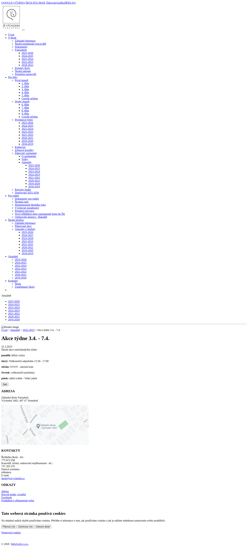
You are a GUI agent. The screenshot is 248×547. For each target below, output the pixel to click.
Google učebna (30, 98)
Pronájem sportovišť (25, 74)
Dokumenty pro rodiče (27, 198)
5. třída (25, 95)
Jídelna (5, 491)
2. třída (25, 86)
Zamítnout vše (25, 526)
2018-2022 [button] (27, 65)
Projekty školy (22, 68)
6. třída (25, 104)
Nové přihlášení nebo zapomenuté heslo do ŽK (40, 213)
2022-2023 (27, 62)
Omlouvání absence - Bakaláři (31, 217)
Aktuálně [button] (13, 256)
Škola (18, 283)
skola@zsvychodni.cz (13, 478)
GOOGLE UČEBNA (13, 2)
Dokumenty (21, 46)
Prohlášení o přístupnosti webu (17, 500)
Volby (25, 159)
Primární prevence (24, 210)
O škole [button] (12, 37)
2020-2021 (27, 138)
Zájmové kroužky (24, 150)
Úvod (11, 34)
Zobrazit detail (43, 526)
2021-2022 (27, 135)
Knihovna (20, 147)
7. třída (25, 107)
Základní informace (25, 40)
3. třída (25, 89)
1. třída (25, 83)
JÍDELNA (70, 2)
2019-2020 (27, 141)
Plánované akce (23, 226)
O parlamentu (29, 156)
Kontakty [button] (13, 280)
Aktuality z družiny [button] (25, 229)
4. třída (25, 92)
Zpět (5, 384)
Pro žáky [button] (13, 77)
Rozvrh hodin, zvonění (13, 494)
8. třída (25, 110)
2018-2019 (27, 144)
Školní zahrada (23, 71)
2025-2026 (27, 52)
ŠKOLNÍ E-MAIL (35, 2)
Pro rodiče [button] (13, 195)
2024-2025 (27, 56)
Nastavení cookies (11, 532)
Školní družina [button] (16, 220)
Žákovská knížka (55, 2)
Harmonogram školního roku (30, 204)
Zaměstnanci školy (25, 286)
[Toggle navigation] (23, 29)
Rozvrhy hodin (23, 189)
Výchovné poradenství (27, 207)
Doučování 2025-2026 (27, 192)
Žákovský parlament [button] (26, 153)
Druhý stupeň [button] (22, 101)
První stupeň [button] (21, 80)
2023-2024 (27, 59)
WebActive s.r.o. (20, 544)
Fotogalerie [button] (21, 49)
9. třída (25, 113)
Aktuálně (15, 330)
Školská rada (22, 201)
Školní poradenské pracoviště (30, 43)
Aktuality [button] (27, 162)
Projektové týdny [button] (24, 119)
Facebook (6, 497)
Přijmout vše (9, 526)
